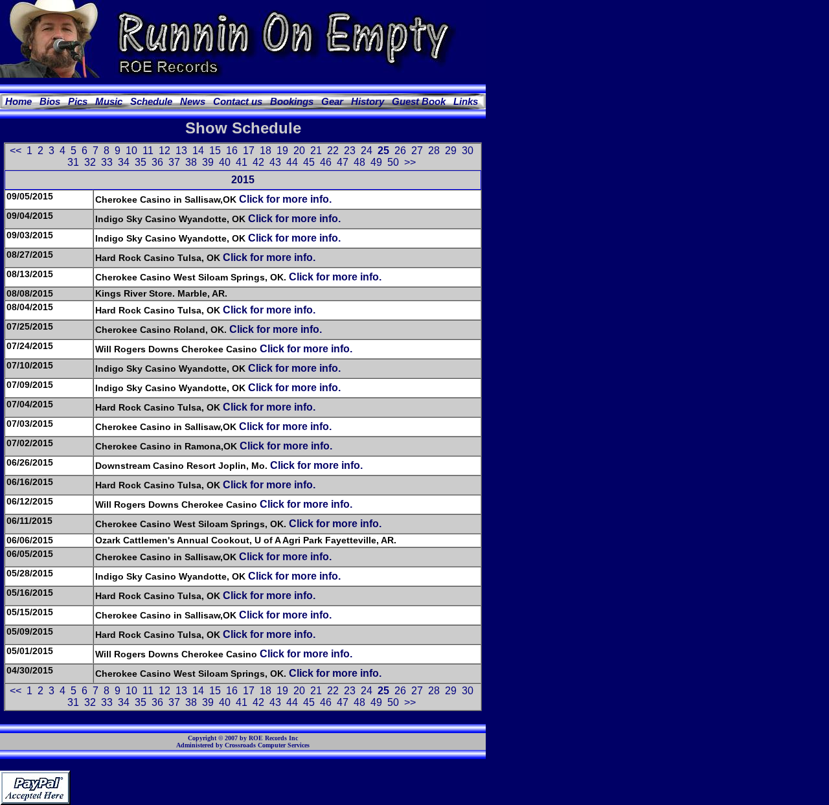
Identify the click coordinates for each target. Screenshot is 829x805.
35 (140, 162)
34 (124, 162)
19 (282, 150)
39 (208, 162)
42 (258, 162)
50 (393, 162)
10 (131, 150)
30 (467, 150)
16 (232, 150)
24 (366, 150)
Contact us (237, 101)
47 (342, 162)
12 (164, 150)
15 (215, 150)
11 (147, 150)
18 (265, 150)
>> (410, 162)
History (367, 101)
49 (376, 162)
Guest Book (418, 101)
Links (466, 101)
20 (299, 150)
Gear (332, 101)
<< (15, 150)
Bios (50, 101)
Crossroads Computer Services (267, 745)
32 (90, 162)
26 (400, 150)
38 (191, 162)
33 (107, 162)
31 (73, 162)
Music (109, 101)
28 (434, 150)
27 (417, 150)
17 (249, 150)
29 (451, 150)
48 (359, 162)
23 (350, 150)
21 (316, 150)
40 (225, 162)
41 (241, 162)
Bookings (291, 101)
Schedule (151, 101)
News (192, 101)
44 (292, 162)
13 (181, 150)
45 (309, 162)
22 (333, 150)
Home (18, 101)
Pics (77, 101)
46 (326, 162)
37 (174, 162)
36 (157, 162)
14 (198, 150)
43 (275, 162)
